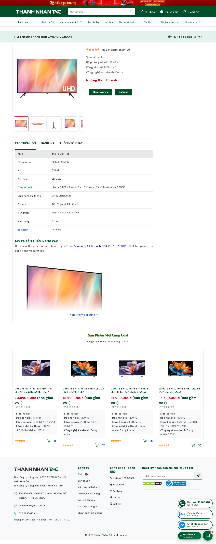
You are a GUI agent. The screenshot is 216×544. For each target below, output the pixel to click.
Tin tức (147, 22)
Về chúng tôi (191, 22)
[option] (47, 79)
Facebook (118, 484)
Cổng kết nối (25, 187)
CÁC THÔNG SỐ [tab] (25, 143)
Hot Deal (109, 22)
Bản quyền (84, 480)
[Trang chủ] (169, 36)
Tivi (174, 36)
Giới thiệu (83, 474)
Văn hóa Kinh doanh (89, 487)
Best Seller (93, 22)
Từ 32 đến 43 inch (190, 36)
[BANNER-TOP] (108, 3)
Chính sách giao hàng (90, 512)
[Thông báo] (175, 483)
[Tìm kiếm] (198, 476)
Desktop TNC (48, 22)
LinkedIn (117, 503)
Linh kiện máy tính (69, 22)
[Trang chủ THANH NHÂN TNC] (38, 11)
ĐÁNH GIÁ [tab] (48, 143)
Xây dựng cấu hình (170, 22)
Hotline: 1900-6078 (123, 478)
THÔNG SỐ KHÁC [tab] (71, 143)
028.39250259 (27, 513)
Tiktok (116, 497)
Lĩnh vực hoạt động (89, 493)
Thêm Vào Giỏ (100, 91)
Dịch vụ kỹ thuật (127, 22)
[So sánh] (55, 441)
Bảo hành (23, 229)
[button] (123, 92)
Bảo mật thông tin (88, 506)
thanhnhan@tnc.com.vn (32, 505)
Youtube (117, 490)
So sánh (123, 91)
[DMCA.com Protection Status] (152, 483)
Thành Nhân (101, 535)
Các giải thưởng (87, 499)
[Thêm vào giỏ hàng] (49, 441)
